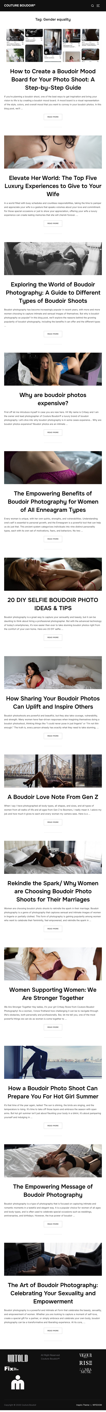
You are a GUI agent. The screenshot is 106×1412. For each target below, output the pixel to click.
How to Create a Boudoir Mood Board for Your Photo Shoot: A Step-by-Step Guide (53, 79)
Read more (54, 117)
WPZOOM (97, 1405)
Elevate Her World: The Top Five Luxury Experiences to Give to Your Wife (53, 186)
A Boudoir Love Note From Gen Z (53, 797)
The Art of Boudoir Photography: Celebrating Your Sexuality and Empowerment (53, 1293)
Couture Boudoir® (19, 5)
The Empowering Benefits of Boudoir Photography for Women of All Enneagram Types (53, 502)
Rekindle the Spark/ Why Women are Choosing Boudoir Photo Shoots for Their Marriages (52, 891)
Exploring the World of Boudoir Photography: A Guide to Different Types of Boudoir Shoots (53, 293)
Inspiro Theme (82, 1405)
